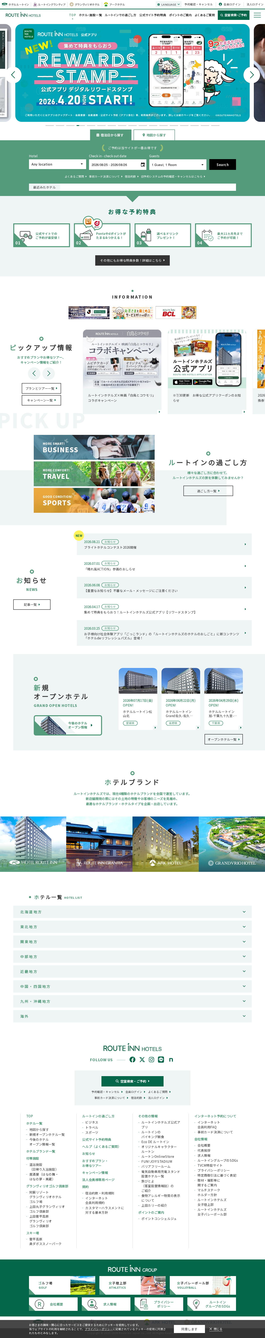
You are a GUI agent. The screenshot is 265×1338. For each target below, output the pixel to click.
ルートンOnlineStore (157, 1156)
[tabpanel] (132, 73)
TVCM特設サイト (210, 1165)
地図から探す (156, 135)
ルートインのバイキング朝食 (152, 1134)
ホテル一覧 (34, 1123)
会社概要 (204, 1145)
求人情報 (204, 1155)
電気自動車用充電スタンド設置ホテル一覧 (160, 1173)
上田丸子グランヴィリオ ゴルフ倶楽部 (47, 1208)
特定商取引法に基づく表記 (217, 1175)
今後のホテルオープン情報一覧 (42, 1141)
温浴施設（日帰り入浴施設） (43, 1166)
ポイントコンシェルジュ (159, 1218)
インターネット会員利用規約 (96, 1200)
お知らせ (88, 1153)
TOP (72, 15)
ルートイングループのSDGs (218, 1160)
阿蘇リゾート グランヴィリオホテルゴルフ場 (45, 1197)
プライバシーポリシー (214, 1170)
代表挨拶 (204, 1150)
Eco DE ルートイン (155, 1141)
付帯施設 (32, 1158)
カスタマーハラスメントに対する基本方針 (104, 1210)
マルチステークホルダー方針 (209, 1192)
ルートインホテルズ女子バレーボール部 (212, 1211)
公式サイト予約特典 (152, 15)
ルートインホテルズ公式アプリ (160, 1124)
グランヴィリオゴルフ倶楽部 (47, 1186)
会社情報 (200, 1139)
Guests (154, 156)
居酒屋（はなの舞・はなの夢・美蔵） (43, 1176)
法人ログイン (255, 4)
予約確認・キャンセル (198, 4)
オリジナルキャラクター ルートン (159, 1149)
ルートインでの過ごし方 (120, 15)
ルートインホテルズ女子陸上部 (212, 1202)
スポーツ (91, 1132)
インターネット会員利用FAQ (209, 1124)
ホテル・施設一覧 (90, 15)
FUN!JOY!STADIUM (156, 1161)
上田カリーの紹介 (154, 1205)
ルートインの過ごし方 (98, 1116)
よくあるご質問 (205, 15)
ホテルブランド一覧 (40, 1151)
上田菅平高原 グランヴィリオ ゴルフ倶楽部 (40, 1221)
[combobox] (57, 164)
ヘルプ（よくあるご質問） (101, 1146)
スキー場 (32, 1232)
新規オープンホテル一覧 (47, 1134)
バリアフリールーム (155, 1166)
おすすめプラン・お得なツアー (95, 1163)
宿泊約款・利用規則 (99, 1193)
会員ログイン (232, 4)
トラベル (91, 1127)
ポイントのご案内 (180, 15)
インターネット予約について (215, 1116)
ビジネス (91, 1122)
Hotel (33, 156)
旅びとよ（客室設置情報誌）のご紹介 (157, 1186)
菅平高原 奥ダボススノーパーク (45, 1241)
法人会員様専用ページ (98, 1179)
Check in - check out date (107, 156)
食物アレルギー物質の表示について (160, 1198)
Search (223, 164)
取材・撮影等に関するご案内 (209, 1182)
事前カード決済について (215, 1132)
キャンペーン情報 (95, 1172)
